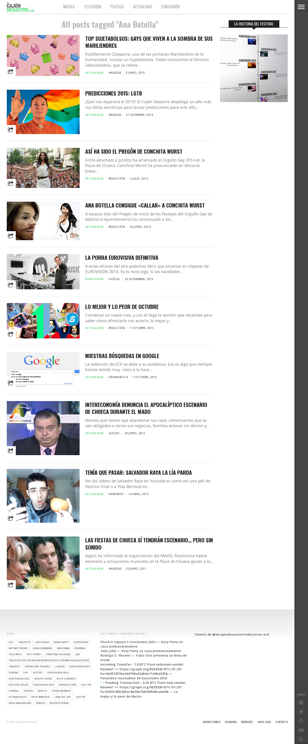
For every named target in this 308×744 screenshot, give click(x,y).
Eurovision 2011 (79, 666)
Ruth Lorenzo (66, 678)
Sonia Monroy (61, 690)
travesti (14, 666)
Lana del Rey (63, 696)
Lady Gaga (42, 642)
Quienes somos (211, 722)
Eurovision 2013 (19, 678)
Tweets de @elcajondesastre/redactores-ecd (231, 634)
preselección (67, 684)
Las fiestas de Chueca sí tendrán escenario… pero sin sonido (149, 543)
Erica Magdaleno (20, 703)
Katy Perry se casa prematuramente (151, 651)
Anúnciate (247, 722)
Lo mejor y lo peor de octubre (122, 306)
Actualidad (142, 6)
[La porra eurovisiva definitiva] (43, 288)
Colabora (231, 722)
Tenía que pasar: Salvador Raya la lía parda (138, 472)
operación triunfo (37, 666)
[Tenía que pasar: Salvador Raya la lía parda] (43, 521)
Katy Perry (34, 654)
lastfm (80, 696)
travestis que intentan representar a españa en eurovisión (49, 660)
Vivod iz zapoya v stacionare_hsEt (128, 642)
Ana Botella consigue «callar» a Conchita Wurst (145, 205)
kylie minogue (40, 696)
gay (77, 654)
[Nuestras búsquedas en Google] (43, 386)
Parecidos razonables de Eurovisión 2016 (133, 678)
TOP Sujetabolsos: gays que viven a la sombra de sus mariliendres (149, 42)
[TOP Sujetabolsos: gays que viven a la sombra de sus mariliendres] (43, 75)
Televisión (92, 6)
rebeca (40, 703)
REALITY (42, 690)
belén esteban (59, 703)
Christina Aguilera (58, 654)
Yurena (13, 672)
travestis (24, 642)
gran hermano (42, 648)
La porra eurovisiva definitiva (121, 257)
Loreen (59, 666)
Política (117, 6)
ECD (11, 642)
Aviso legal (264, 722)
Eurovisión (170, 6)
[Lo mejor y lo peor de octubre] (43, 337)
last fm (86, 684)
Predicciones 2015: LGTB (113, 93)
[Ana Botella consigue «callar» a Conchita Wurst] (43, 239)
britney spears (18, 648)
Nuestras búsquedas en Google (122, 355)
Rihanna (79, 648)
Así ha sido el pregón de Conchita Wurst (133, 151)
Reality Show (43, 678)
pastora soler (18, 684)
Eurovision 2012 (43, 684)
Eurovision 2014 (57, 672)
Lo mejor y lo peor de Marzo (139, 693)
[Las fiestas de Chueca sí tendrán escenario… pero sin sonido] (43, 588)
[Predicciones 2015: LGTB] (43, 133)
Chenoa (14, 690)
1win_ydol (108, 651)
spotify (38, 672)
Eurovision (81, 642)
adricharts (61, 642)
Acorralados (18, 696)
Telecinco (15, 654)
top (25, 672)
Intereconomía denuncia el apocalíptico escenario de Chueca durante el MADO (146, 408)
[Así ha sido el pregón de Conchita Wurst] (43, 187)
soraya (28, 690)
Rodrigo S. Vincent (115, 655)
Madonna (63, 648)
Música (69, 6)
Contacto (282, 722)
